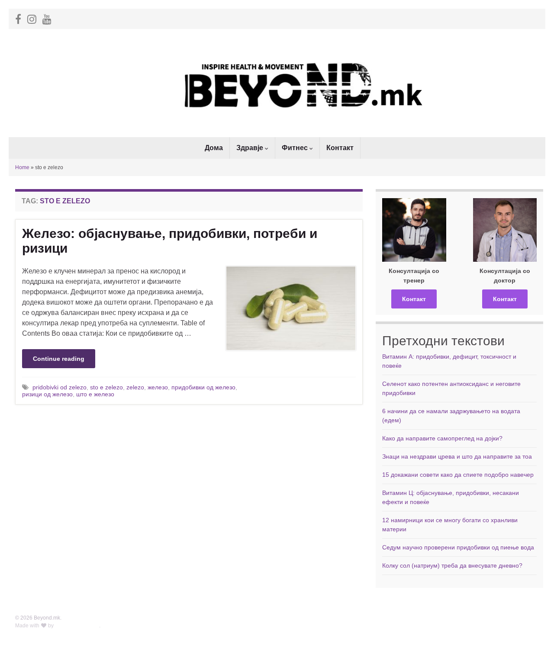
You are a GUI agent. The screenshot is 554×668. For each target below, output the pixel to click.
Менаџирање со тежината (478, 626)
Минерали (400, 633)
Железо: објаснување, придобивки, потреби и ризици (169, 240)
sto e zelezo (106, 387)
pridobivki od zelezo (59, 387)
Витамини (400, 641)
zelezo (135, 387)
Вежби (454, 641)
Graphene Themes (77, 626)
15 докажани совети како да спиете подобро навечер (458, 474)
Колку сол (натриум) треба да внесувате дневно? (452, 565)
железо (158, 387)
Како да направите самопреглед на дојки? (442, 438)
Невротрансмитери (412, 649)
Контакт (340, 147)
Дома (214, 147)
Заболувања (403, 626)
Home (22, 167)
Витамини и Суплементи (476, 649)
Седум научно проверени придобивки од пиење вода (458, 547)
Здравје (250, 147)
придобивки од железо (203, 387)
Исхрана (456, 633)
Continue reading (58, 358)
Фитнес (295, 147)
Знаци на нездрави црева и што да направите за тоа (457, 456)
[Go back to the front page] (277, 83)
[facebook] (18, 18)
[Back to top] (534, 648)
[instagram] (31, 18)
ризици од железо (47, 394)
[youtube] (47, 18)
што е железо (95, 394)
